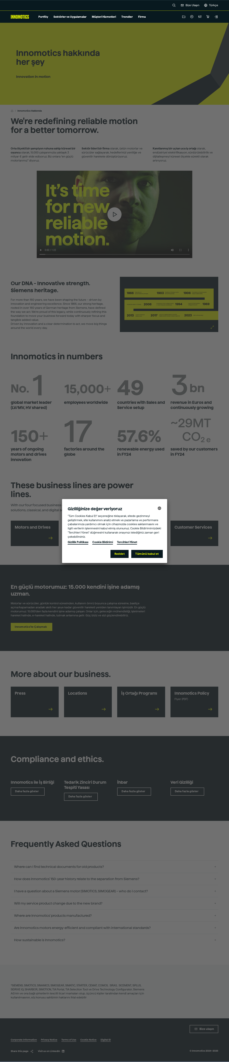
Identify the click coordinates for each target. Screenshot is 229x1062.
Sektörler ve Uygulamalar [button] (70, 16)
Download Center (184, 17)
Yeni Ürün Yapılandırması (200, 17)
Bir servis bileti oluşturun (192, 17)
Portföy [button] (43, 16)
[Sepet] (208, 17)
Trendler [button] (127, 16)
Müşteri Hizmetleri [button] (104, 16)
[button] (174, 5)
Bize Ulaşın (192, 5)
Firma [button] (142, 16)
